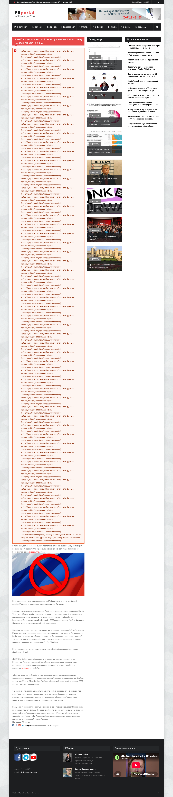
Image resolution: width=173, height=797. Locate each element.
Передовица (95, 39)
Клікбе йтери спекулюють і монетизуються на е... (101, 65)
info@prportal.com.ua (28, 772)
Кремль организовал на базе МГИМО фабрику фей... (102, 266)
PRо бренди (51, 27)
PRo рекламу (140, 27)
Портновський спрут (98, 95)
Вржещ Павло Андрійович (86, 769)
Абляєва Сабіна (81, 754)
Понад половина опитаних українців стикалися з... (100, 122)
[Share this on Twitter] (23, 726)
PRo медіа (112, 27)
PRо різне (125, 27)
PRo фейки (97, 27)
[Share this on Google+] (19, 726)
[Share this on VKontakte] (13, 726)
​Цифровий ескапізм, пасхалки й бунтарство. (103, 208)
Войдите (28, 726)
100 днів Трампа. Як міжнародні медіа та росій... (103, 180)
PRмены (69, 748)
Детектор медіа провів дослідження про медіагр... (101, 151)
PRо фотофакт (68, 27)
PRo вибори (36, 27)
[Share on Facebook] (16, 726)
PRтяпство (84, 27)
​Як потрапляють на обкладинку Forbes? (103, 237)
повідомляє (34, 552)
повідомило (26, 668)
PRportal (21, 793)
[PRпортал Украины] (25, 14)
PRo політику (20, 27)
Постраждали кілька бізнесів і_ (28, 2)
